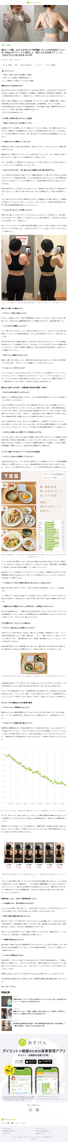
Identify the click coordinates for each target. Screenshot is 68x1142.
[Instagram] (37, 1110)
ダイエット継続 (7, 65)
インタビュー (38, 65)
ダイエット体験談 (50, 65)
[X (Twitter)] (30, 1110)
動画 (12, 1123)
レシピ (17, 1123)
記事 (8, 1123)
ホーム (3, 1123)
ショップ (23, 1123)
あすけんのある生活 (26, 65)
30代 (16, 65)
